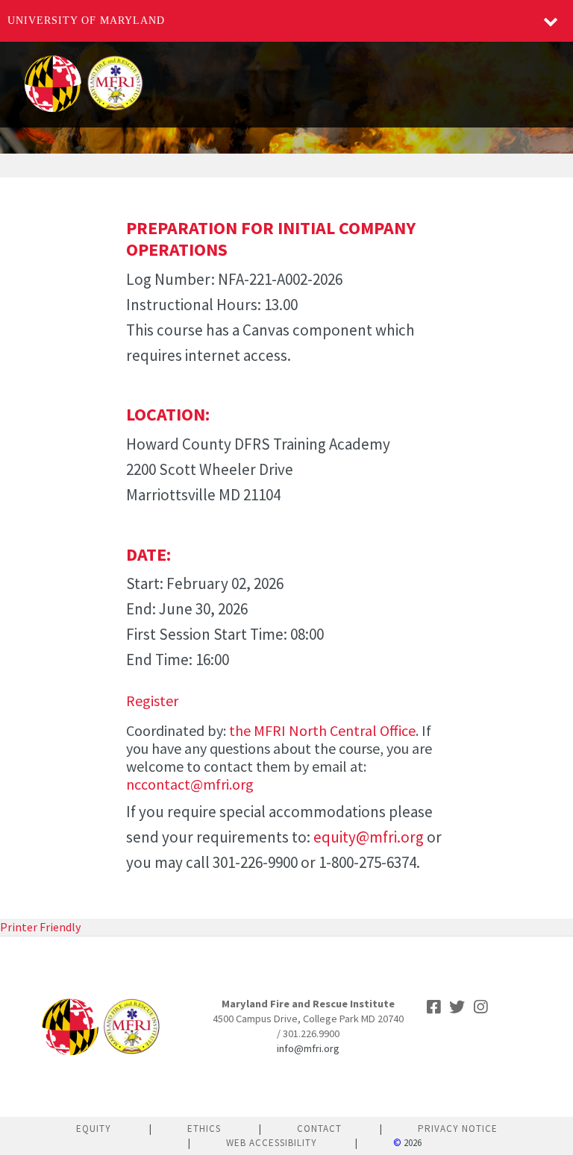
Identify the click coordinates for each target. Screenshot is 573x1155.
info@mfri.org (308, 1048)
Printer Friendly (40, 926)
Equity (93, 1128)
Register (152, 700)
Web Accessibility (271, 1142)
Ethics (204, 1128)
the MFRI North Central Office (322, 730)
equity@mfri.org (368, 837)
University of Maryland (86, 20)
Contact (319, 1128)
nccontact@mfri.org (190, 784)
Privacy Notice (458, 1128)
